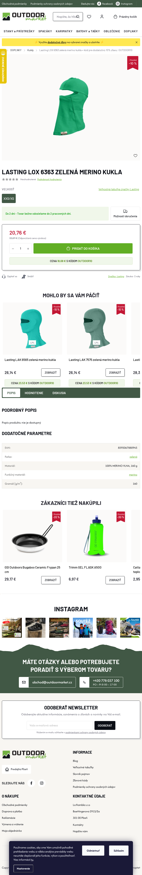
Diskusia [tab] (59, 393)
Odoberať (105, 725)
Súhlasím (119, 851)
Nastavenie (23, 868)
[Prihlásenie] (101, 16)
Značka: (116, 276)
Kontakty (78, 825)
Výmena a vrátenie (12, 824)
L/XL (32, 342)
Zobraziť (51, 372)
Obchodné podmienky (14, 4)
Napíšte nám (80, 831)
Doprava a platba (12, 811)
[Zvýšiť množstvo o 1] (28, 248)
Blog (75, 761)
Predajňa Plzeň (19, 769)
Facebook (107, 4)
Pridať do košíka (86, 248)
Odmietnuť (93, 851)
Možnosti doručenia (125, 216)
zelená (133, 457)
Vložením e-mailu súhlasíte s (71, 732)
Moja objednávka (12, 831)
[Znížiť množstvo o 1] (13, 248)
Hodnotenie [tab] (34, 393)
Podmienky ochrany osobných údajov (52, 4)
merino (133, 475)
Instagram (127, 4)
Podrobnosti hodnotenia (49, 179)
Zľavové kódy (80, 780)
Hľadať (78, 16)
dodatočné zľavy (57, 42)
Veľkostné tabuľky (83, 767)
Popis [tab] (11, 393)
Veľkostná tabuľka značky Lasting (119, 189)
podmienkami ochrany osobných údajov (85, 732)
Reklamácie (8, 818)
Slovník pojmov (81, 774)
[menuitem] (19, 31)
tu (32, 860)
